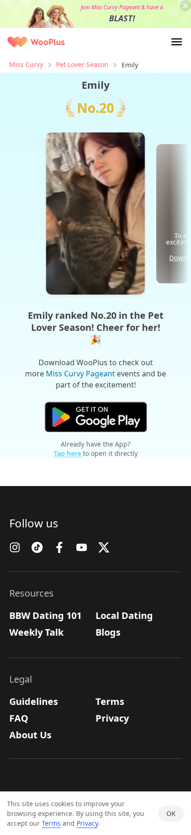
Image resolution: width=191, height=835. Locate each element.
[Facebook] (59, 547)
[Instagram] (14, 547)
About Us (30, 735)
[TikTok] (37, 547)
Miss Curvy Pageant (80, 373)
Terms (110, 701)
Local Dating (124, 615)
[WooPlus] (36, 42)
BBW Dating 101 (45, 615)
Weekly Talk (36, 632)
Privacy (112, 718)
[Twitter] (103, 547)
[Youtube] (81, 547)
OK (171, 813)
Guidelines (33, 701)
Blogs (108, 632)
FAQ (18, 718)
